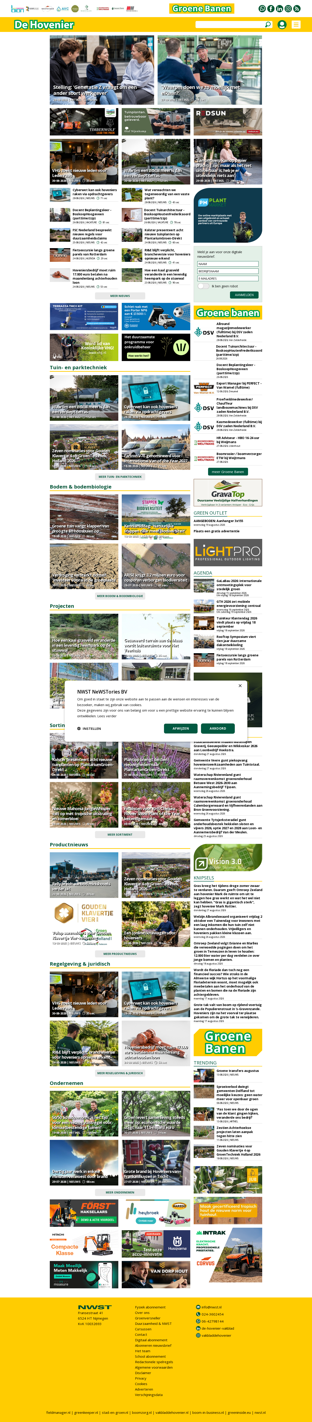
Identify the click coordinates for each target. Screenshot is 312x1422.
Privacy (140, 1378)
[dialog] (156, 710)
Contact (141, 1334)
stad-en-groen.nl (115, 1412)
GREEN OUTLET (210, 513)
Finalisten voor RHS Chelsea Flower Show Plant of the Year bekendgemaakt (152, 813)
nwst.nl (260, 1412)
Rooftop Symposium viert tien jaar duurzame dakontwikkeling (236, 640)
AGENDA (203, 573)
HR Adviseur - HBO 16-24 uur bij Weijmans (238, 440)
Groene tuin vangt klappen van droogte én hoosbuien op (80, 528)
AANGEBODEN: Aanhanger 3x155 (218, 521)
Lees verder (107, 716)
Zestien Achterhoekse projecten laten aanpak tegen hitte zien (235, 1132)
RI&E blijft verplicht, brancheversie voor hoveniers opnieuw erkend (167, 254)
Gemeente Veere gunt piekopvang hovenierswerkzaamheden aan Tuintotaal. (227, 762)
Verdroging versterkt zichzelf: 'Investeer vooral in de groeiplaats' (84, 577)
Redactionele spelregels (154, 1362)
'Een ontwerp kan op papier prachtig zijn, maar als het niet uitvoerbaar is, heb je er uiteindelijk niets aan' (223, 168)
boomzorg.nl (142, 1412)
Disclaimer (143, 1372)
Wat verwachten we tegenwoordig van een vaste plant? (167, 194)
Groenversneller (148, 1318)
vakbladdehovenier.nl (172, 1412)
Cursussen (143, 1329)
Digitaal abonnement (151, 1340)
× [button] (240, 685)
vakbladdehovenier (216, 1335)
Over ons (142, 1312)
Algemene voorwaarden (154, 1367)
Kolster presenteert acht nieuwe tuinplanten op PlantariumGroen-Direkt (164, 234)
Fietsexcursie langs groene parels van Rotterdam (93, 252)
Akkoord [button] (218, 728)
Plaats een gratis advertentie (217, 531)
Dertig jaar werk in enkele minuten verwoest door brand (80, 1174)
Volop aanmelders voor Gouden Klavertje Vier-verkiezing (81, 935)
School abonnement (150, 1356)
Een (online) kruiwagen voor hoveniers (150, 935)
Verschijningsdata (149, 1394)
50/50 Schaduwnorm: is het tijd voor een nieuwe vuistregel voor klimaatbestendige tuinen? (82, 1122)
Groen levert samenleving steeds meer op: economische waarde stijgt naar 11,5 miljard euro (154, 1122)
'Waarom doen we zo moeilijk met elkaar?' (200, 89)
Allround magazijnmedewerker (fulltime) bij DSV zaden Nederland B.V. (234, 330)
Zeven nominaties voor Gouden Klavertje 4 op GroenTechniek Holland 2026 (81, 455)
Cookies (141, 1383)
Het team (142, 1351)
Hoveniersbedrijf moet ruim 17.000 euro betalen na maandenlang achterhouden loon (95, 276)
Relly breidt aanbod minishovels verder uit (81, 886)
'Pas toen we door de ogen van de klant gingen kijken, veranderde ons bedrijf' (238, 1113)
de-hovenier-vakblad (218, 1328)
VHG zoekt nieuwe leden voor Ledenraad (79, 173)
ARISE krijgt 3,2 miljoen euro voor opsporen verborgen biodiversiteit (155, 577)
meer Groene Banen (228, 471)
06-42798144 (213, 1321)
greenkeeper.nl (86, 1412)
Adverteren (144, 1389)
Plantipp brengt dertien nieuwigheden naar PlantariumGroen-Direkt (146, 764)
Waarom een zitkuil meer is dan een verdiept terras (153, 173)
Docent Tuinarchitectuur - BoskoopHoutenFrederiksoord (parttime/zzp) (167, 214)
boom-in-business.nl (208, 1412)
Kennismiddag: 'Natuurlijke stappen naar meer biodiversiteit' (154, 528)
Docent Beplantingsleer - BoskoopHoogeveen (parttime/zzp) (92, 214)
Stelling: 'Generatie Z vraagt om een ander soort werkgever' (95, 89)
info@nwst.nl (212, 1307)
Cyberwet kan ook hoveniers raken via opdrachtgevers (95, 192)
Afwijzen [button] (181, 728)
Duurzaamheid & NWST (153, 1323)
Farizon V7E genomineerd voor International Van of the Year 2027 (155, 458)
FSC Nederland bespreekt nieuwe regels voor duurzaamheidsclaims (92, 234)
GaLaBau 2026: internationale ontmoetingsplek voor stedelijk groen (239, 585)
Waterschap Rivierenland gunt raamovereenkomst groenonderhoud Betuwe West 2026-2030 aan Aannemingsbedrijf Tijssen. (223, 780)
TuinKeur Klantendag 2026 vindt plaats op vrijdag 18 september (237, 622)
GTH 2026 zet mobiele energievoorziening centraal (239, 603)
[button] (89, 728)
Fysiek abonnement (150, 1307)
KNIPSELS (204, 878)
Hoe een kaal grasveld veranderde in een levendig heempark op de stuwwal (166, 274)
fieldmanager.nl (58, 1412)
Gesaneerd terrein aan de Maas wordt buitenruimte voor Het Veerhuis (153, 645)
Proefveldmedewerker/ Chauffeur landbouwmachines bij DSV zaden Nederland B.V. (237, 405)
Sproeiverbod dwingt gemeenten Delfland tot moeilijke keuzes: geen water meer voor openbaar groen (239, 1092)
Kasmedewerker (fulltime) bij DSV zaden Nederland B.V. (239, 424)
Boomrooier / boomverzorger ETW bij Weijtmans (239, 456)
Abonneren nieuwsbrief (153, 1345)
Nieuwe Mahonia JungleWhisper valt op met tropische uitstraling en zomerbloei (82, 813)
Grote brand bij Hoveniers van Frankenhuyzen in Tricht (151, 1174)
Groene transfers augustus (238, 1070)
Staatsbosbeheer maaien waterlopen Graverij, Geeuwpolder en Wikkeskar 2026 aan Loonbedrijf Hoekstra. (225, 746)
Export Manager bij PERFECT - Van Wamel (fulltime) (239, 385)
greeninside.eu (239, 1412)
